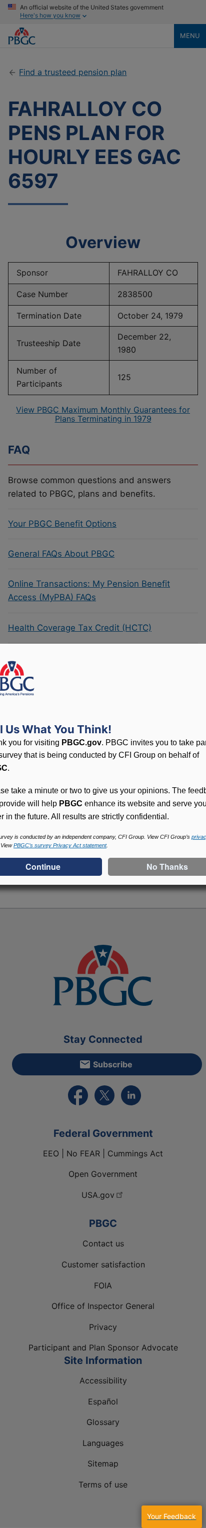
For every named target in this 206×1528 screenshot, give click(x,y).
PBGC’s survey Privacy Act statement (60, 845)
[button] (172, 1516)
